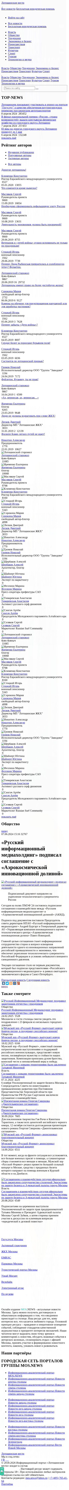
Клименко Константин (14, 175)
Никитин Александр (13, 440)
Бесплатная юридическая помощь (35, 8)
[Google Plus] (18, 983)
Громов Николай (10, 367)
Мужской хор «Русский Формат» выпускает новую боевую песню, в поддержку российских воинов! (30, 1039)
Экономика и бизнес (19, 41)
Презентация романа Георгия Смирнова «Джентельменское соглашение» (24, 1112)
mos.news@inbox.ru (36, 1478)
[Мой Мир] (14, 983)
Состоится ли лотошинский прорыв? (22, 361)
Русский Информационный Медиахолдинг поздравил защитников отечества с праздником (32, 1011)
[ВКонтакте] (3, 983)
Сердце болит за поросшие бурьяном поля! (25, 342)
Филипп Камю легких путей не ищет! (23, 434)
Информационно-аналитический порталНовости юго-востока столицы (31, 1419)
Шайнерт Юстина (11, 576)
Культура (13, 50)
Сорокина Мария (11, 291)
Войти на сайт (16, 17)
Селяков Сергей (10, 625)
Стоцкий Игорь (10, 251)
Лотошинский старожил (15, 273)
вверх (4, 986)
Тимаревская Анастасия (15, 601)
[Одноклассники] (10, 983)
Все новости (8, 8)
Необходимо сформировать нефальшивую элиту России (33, 206)
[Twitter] (7, 983)
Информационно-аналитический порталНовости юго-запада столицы (31, 1407)
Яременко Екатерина (13, 403)
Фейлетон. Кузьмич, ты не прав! (19, 379)
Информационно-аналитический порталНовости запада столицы (31, 1401)
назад (4, 831)
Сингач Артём (9, 613)
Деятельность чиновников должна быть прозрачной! (31, 224)
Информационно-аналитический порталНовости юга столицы (31, 1413)
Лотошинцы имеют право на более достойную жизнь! (32, 285)
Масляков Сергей (11, 194)
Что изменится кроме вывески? (19, 188)
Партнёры (7, 1484)
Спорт (11, 53)
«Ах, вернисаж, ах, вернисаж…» (20, 397)
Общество (14, 35)
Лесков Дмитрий (11, 421)
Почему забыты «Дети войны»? (19, 324)
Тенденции (14, 38)
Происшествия (16, 44)
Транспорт (14, 47)
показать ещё (8, 137)
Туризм (12, 56)
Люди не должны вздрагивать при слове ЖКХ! (28, 415)
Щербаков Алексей (12, 564)
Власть (12, 32)
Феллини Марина (11, 588)
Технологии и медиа (19, 59)
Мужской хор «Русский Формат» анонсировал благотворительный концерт (27, 1145)
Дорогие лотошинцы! (13, 169)
